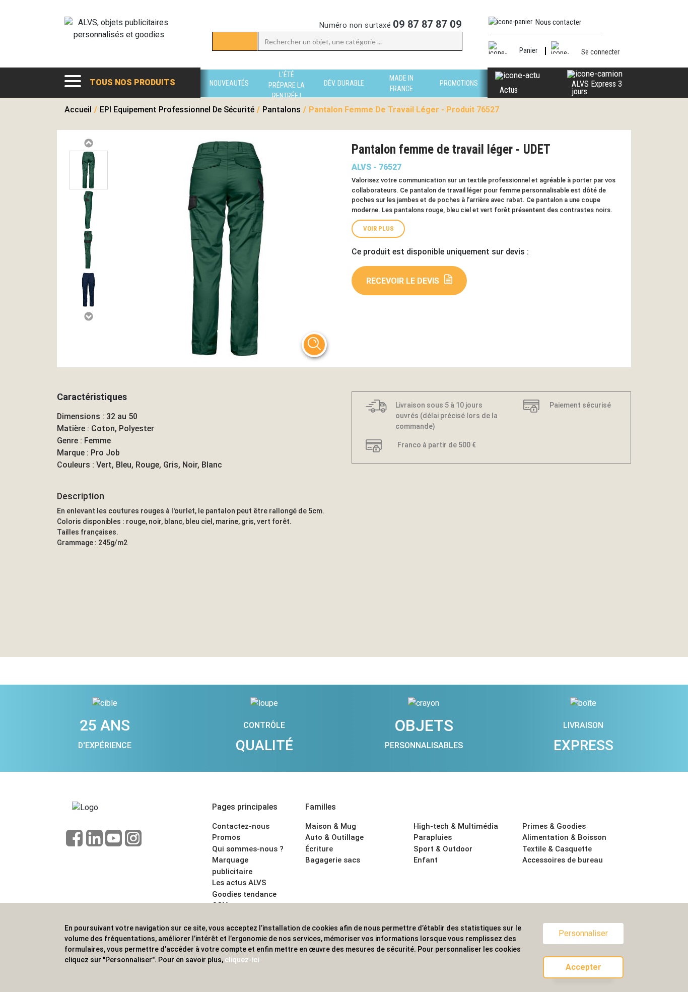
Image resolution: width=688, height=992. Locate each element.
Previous (88, 143)
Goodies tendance (244, 894)
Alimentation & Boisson (564, 837)
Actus (509, 90)
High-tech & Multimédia (456, 826)
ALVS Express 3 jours (597, 87)
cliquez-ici (242, 960)
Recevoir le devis (402, 281)
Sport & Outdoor (443, 848)
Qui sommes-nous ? (248, 848)
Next (88, 317)
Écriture (319, 848)
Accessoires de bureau (562, 860)
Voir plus (378, 228)
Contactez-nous (240, 826)
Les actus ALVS (239, 882)
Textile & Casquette (557, 848)
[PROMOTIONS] (459, 94)
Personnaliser (583, 933)
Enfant (426, 860)
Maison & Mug (330, 826)
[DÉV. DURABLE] (344, 94)
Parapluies (433, 837)
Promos (226, 837)
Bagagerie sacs (332, 860)
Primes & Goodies (554, 826)
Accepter (583, 967)
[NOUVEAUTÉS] (229, 94)
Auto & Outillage (334, 837)
